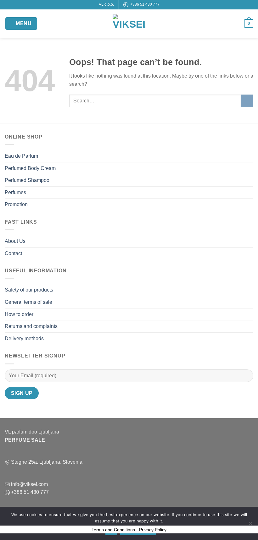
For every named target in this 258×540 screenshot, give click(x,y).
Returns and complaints (31, 326)
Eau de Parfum (21, 156)
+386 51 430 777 (144, 4)
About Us (15, 241)
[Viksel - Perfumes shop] (129, 23)
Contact (13, 253)
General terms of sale (28, 302)
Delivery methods (24, 338)
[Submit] (247, 101)
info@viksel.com (29, 484)
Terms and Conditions (113, 529)
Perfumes (15, 192)
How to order (19, 314)
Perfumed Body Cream (30, 168)
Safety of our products (29, 289)
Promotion (16, 204)
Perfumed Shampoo (27, 180)
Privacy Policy (152, 529)
